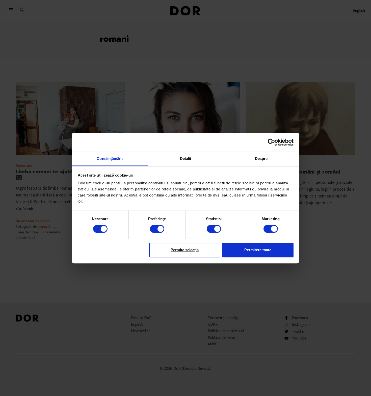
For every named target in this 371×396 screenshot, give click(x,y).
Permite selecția (185, 250)
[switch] (157, 229)
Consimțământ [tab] (110, 158)
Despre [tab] (261, 158)
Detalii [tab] (185, 158)
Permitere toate (257, 250)
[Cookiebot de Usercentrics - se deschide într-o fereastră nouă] (271, 142)
